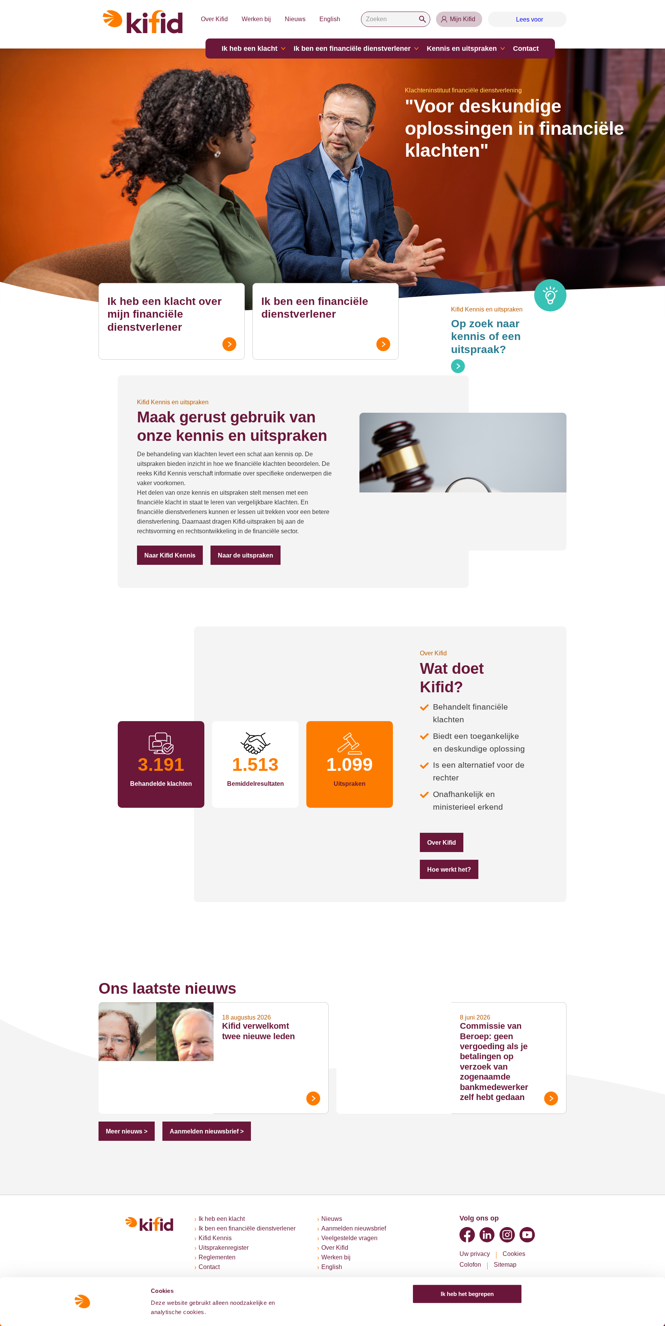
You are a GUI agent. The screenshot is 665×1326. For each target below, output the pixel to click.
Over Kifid (214, 19)
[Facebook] (467, 1234)
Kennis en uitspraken (462, 48)
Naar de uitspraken (245, 555)
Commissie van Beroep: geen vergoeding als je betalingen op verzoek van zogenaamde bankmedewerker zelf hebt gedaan (494, 1061)
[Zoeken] (422, 19)
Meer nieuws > (126, 1131)
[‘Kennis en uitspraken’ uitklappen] (502, 48)
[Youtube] (527, 1234)
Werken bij (256, 19)
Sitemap (505, 1264)
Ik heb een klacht (249, 48)
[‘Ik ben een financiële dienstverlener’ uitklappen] (416, 48)
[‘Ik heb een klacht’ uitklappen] (283, 48)
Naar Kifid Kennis (169, 555)
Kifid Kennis (215, 1238)
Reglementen (217, 1257)
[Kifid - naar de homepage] (143, 22)
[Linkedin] (487, 1234)
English (329, 19)
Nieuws (295, 19)
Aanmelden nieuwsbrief (353, 1228)
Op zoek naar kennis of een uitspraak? (486, 336)
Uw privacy (474, 1254)
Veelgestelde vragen (349, 1238)
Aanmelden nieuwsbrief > (207, 1131)
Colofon (470, 1264)
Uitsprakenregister (224, 1247)
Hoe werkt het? (449, 869)
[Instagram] (507, 1234)
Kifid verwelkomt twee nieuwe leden (258, 1031)
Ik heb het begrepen (467, 1294)
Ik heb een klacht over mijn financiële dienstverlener (164, 314)
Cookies (514, 1254)
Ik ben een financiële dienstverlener (352, 48)
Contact (526, 48)
